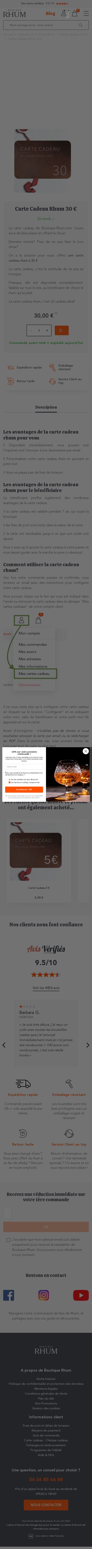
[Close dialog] (86, 751)
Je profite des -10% (24, 789)
